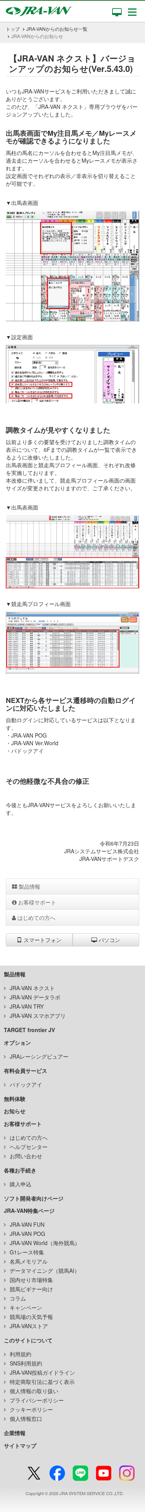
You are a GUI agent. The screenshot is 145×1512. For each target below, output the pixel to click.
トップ (13, 28)
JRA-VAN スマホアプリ (38, 1015)
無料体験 (15, 1098)
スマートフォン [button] (41, 940)
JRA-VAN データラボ (35, 997)
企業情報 (15, 1433)
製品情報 (28, 886)
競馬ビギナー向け (31, 1289)
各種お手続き (20, 1170)
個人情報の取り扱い (34, 1391)
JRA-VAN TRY (27, 1006)
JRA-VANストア (29, 1326)
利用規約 (20, 1354)
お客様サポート (36, 902)
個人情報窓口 (26, 1418)
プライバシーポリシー (37, 1400)
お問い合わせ (26, 1156)
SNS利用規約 (26, 1363)
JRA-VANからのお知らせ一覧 (56, 28)
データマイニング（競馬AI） (45, 1270)
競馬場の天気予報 (31, 1317)
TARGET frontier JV (29, 1030)
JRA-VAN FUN (27, 1224)
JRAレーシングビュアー (39, 1056)
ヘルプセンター (29, 1147)
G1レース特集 (27, 1252)
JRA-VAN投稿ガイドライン (42, 1372)
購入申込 (20, 1184)
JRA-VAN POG (27, 1233)
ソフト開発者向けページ (33, 1198)
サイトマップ (20, 1445)
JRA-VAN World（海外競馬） (45, 1243)
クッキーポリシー (31, 1409)
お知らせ (15, 1111)
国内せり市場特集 (31, 1280)
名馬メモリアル (29, 1261)
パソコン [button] (108, 940)
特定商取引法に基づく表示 (42, 1381)
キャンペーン (26, 1307)
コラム (18, 1298)
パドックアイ (26, 1084)
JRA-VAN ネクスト (32, 988)
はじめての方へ (35, 917)
